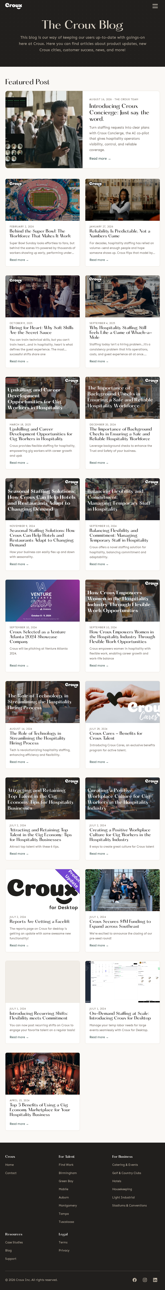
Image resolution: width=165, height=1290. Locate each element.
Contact (10, 1173)
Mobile (63, 1189)
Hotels (116, 1181)
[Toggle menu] (155, 6)
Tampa (64, 1214)
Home (9, 1165)
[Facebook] (134, 1280)
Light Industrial (123, 1197)
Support (10, 1259)
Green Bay (66, 1181)
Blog (8, 1250)
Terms (63, 1242)
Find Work (66, 1165)
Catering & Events (125, 1165)
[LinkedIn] (155, 1280)
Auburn (64, 1197)
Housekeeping (122, 1189)
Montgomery (68, 1205)
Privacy (64, 1250)
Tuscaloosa (66, 1222)
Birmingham (68, 1173)
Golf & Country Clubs (126, 1173)
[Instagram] (145, 1280)
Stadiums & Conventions (129, 1205)
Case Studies (14, 1242)
